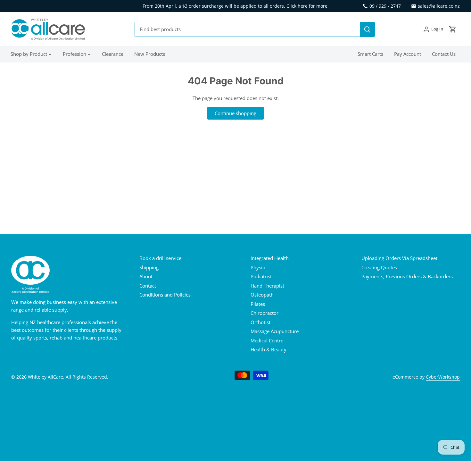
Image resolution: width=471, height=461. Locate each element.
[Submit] (367, 29)
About (146, 276)
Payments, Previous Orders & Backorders (407, 276)
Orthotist (260, 322)
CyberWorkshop (443, 377)
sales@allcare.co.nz (439, 6)
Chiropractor (264, 313)
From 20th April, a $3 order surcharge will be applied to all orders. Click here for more (235, 6)
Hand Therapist (267, 285)
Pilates (258, 304)
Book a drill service (160, 258)
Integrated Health (270, 258)
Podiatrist (261, 276)
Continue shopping (235, 113)
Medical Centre (267, 340)
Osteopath (262, 294)
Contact (147, 285)
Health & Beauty (268, 349)
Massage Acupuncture (275, 331)
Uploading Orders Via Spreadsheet (399, 258)
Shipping (149, 267)
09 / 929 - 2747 (385, 6)
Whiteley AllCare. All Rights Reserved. (68, 377)
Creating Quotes (379, 267)
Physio (258, 267)
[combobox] (247, 29)
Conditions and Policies (165, 294)
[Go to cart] (453, 29)
